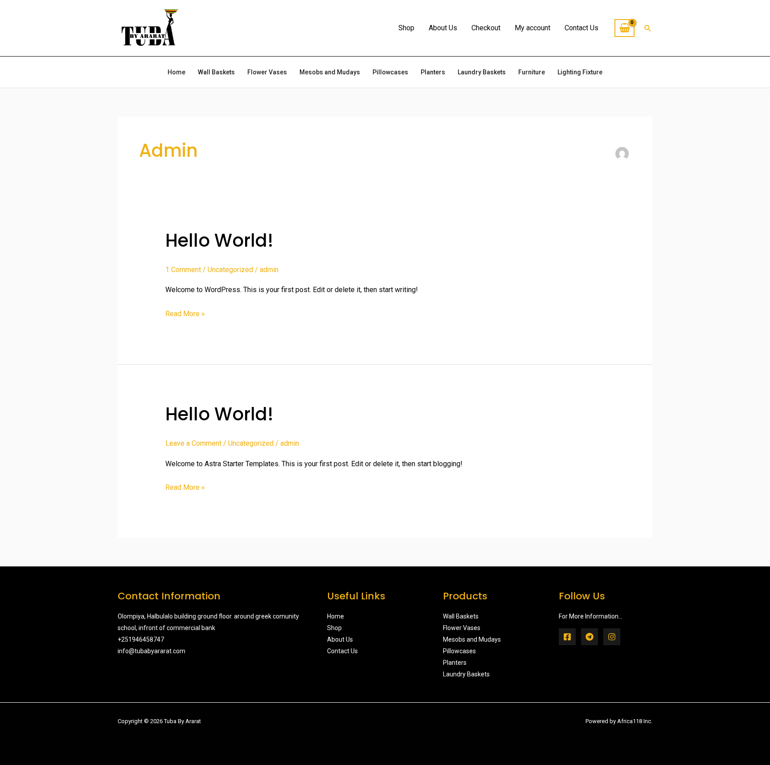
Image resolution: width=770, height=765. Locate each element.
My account (532, 28)
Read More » (185, 312)
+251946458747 (141, 639)
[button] (647, 28)
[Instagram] (611, 636)
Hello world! (219, 240)
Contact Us (581, 28)
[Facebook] (567, 636)
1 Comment (183, 269)
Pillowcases (390, 72)
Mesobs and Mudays (329, 72)
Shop (406, 28)
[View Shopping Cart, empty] (624, 28)
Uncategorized (230, 269)
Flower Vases (267, 72)
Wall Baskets (216, 72)
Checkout (485, 28)
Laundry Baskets (482, 72)
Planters (433, 72)
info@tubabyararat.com (151, 651)
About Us (443, 28)
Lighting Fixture (579, 72)
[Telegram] (589, 636)
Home (176, 72)
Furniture (531, 72)
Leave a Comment (193, 443)
